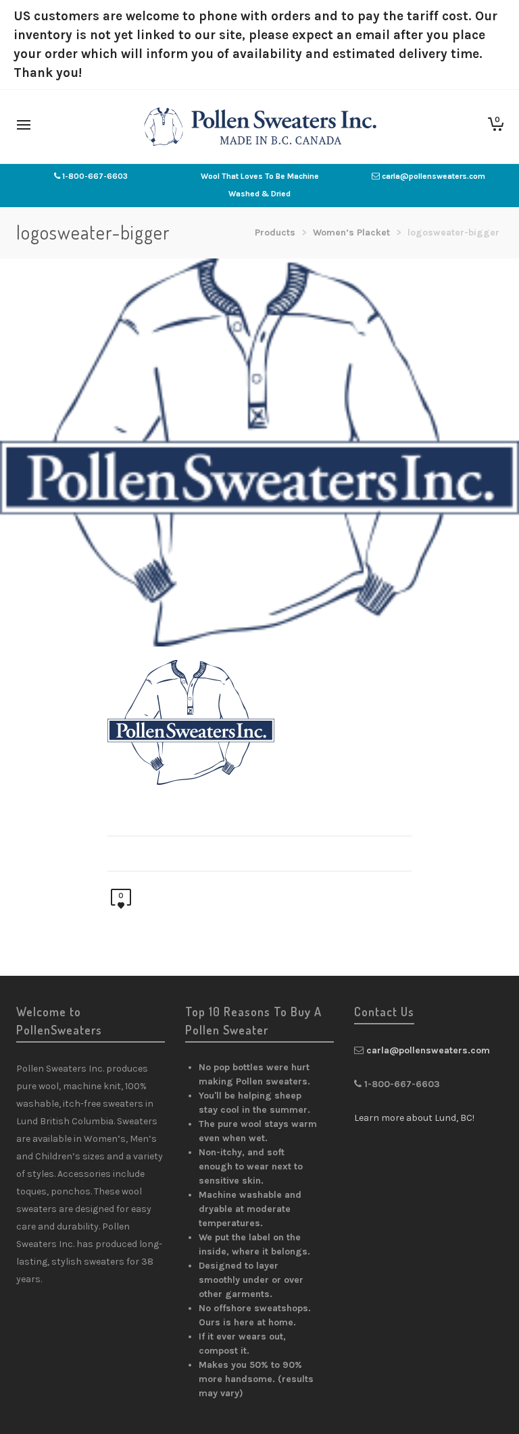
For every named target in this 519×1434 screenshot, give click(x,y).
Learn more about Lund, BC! (414, 1118)
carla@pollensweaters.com (433, 176)
